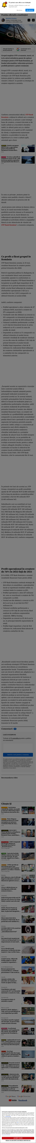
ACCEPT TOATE (18, 1138)
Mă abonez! (29, 10)
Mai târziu (19, 10)
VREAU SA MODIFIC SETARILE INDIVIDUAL (18, 1140)
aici (17, 1122)
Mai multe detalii (8, 1116)
